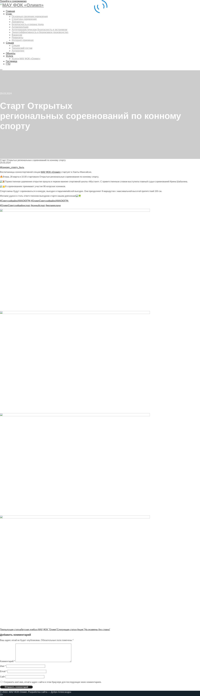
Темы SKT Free (11, 694)
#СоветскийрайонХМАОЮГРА (15, 200)
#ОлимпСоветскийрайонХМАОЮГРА (49, 200)
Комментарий (7, 661)
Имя (3, 666)
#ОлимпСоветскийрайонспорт (15, 205)
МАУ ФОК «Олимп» (51, 172)
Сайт (2, 676)
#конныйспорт (38, 205)
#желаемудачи (53, 205)
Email (3, 671)
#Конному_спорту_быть (12, 167)
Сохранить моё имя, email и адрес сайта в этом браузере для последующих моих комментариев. (52, 682)
